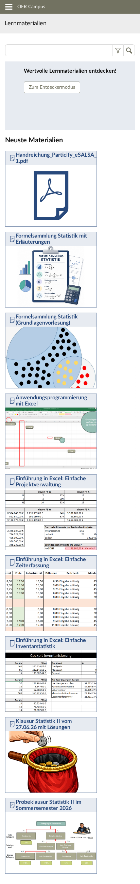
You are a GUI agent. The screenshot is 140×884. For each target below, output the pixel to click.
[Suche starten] (129, 50)
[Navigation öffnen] (9, 8)
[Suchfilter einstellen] (117, 50)
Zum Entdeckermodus (52, 87)
